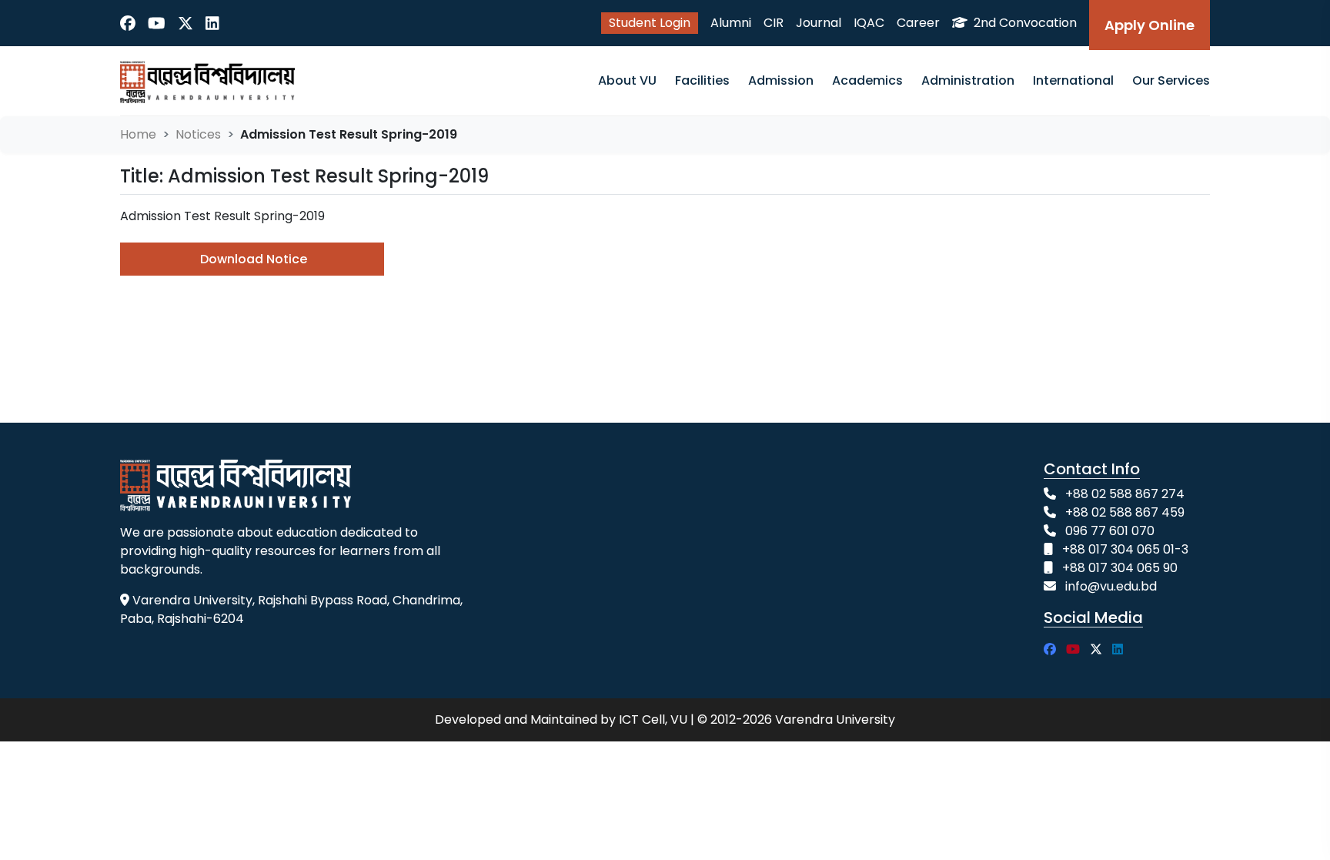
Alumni (730, 23)
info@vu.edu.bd (1111, 586)
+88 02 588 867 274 (1125, 494)
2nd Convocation (1024, 23)
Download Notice (253, 259)
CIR (774, 23)
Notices (198, 134)
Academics (867, 80)
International (1073, 80)
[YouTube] (156, 23)
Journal (818, 23)
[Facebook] (127, 23)
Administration (967, 80)
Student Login (649, 23)
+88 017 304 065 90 (1120, 568)
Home (138, 134)
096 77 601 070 (1110, 531)
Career (918, 23)
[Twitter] (185, 23)
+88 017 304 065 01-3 (1125, 549)
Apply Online (1149, 25)
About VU (627, 80)
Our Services (1171, 80)
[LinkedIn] (212, 23)
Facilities (702, 80)
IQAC (869, 23)
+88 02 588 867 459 (1125, 512)
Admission (781, 80)
